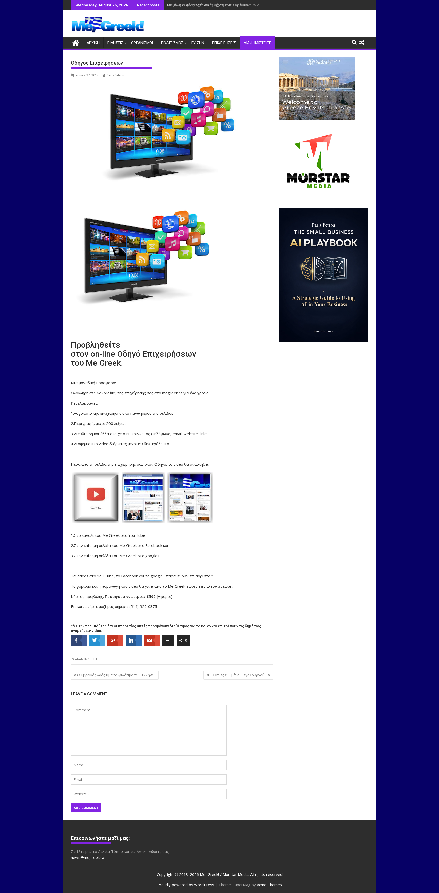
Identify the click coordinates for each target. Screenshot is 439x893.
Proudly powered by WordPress (185, 884)
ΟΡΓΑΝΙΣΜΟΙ (142, 43)
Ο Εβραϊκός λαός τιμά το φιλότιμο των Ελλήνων (117, 675)
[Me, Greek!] (76, 42)
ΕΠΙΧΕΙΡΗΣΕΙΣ (224, 43)
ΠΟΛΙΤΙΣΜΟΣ (172, 43)
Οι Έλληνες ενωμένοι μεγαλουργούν (236, 675)
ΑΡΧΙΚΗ (93, 43)
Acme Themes (269, 884)
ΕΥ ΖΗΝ (197, 43)
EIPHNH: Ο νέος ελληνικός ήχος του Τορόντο (207, 5)
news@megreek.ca (87, 857)
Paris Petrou (115, 75)
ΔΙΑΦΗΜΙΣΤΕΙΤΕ (257, 43)
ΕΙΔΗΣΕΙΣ (115, 43)
